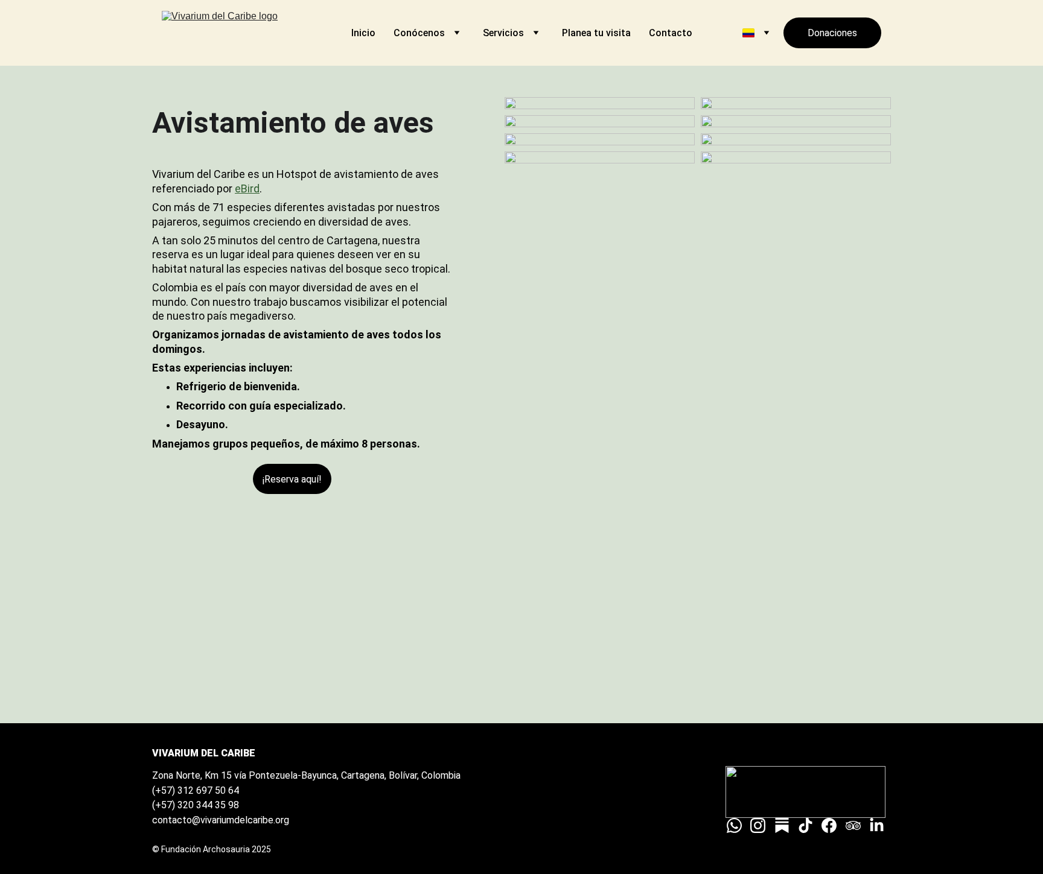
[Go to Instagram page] (757, 825)
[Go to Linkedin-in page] (876, 825)
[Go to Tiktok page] (805, 825)
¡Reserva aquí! (292, 479)
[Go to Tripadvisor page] (853, 825)
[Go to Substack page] (781, 825)
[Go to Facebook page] (829, 825)
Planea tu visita (596, 33)
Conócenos (419, 33)
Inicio (363, 33)
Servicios (503, 33)
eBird (247, 188)
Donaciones (832, 33)
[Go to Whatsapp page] (734, 825)
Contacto (670, 33)
